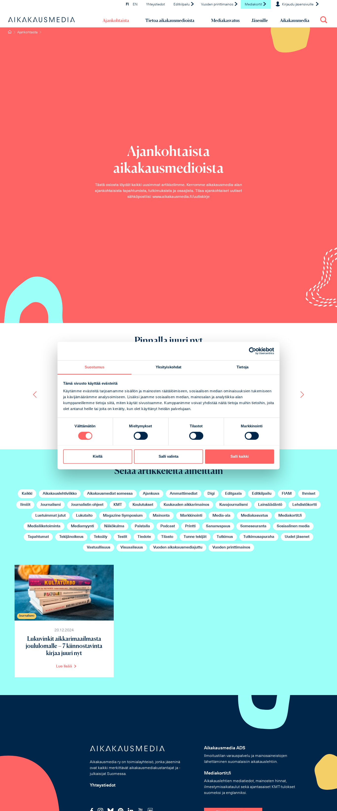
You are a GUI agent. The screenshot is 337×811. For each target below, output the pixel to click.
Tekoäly (100, 537)
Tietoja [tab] (242, 367)
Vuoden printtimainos (217, 4)
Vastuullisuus (98, 547)
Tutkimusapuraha (258, 537)
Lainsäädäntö (270, 505)
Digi (211, 494)
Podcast (167, 526)
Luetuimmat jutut (50, 516)
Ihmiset (308, 494)
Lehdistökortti (304, 505)
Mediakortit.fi (290, 516)
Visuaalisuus (131, 547)
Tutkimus (225, 537)
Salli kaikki (239, 456)
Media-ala (221, 516)
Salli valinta (168, 456)
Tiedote (144, 537)
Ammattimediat (183, 494)
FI (127, 4)
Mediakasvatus (225, 20)
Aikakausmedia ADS (224, 748)
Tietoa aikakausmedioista (169, 20)
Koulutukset (142, 505)
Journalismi (50, 505)
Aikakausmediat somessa (110, 494)
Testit (122, 537)
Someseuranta (253, 526)
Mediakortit (254, 4)
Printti (190, 526)
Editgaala (233, 494)
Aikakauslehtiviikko (60, 494)
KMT (117, 505)
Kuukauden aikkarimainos (186, 505)
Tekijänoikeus (71, 537)
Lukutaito (84, 516)
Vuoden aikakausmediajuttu (177, 547)
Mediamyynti (82, 526)
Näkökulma (114, 526)
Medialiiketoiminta (43, 526)
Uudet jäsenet (297, 537)
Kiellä (97, 456)
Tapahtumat (38, 537)
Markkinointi (191, 516)
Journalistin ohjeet (87, 505)
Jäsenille (259, 20)
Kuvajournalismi (233, 505)
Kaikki (27, 494)
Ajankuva (151, 494)
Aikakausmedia (294, 20)
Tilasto (167, 537)
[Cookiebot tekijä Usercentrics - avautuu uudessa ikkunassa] (252, 351)
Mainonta (161, 516)
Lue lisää (64, 666)
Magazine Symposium (123, 516)
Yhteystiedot (155, 4)
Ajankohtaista (116, 20)
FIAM (287, 494)
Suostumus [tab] (95, 367)
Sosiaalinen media (293, 526)
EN (135, 4)
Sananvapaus (218, 526)
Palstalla (142, 526)
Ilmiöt (25, 505)
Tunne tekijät (195, 537)
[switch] (141, 436)
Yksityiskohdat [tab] (168, 367)
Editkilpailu (181, 4)
